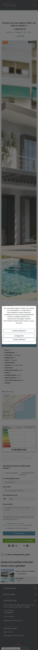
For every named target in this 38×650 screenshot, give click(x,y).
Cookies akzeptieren (19, 331)
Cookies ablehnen (19, 339)
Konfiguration (19, 336)
